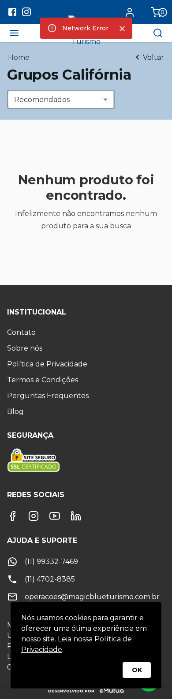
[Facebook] (12, 516)
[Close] (122, 28)
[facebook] (12, 13)
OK (137, 670)
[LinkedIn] (76, 516)
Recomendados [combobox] (42, 99)
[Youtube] (55, 516)
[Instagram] (33, 516)
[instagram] (26, 13)
